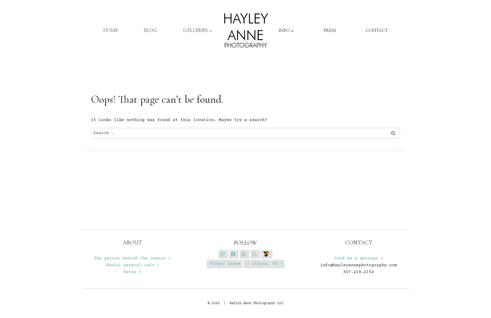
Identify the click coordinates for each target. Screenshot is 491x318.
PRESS (330, 30)
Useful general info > (132, 265)
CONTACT (377, 30)
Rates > (133, 272)
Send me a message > (358, 258)
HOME (110, 30)
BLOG (150, 30)
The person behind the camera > (132, 258)
